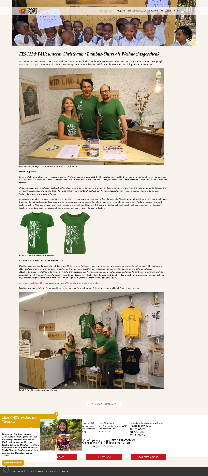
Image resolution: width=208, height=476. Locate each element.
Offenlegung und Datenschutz (42, 471)
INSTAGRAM (138, 435)
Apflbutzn (85, 266)
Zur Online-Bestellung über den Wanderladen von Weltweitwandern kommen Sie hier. (59, 283)
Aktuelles (166, 11)
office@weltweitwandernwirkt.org (146, 423)
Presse (65, 471)
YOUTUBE (138, 432)
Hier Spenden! (104, 457)
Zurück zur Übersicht (104, 404)
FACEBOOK (138, 429)
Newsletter (180, 11)
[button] (6, 470)
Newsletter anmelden (148, 457)
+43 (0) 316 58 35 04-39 (140, 426)
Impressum (17, 471)
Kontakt (59, 457)
